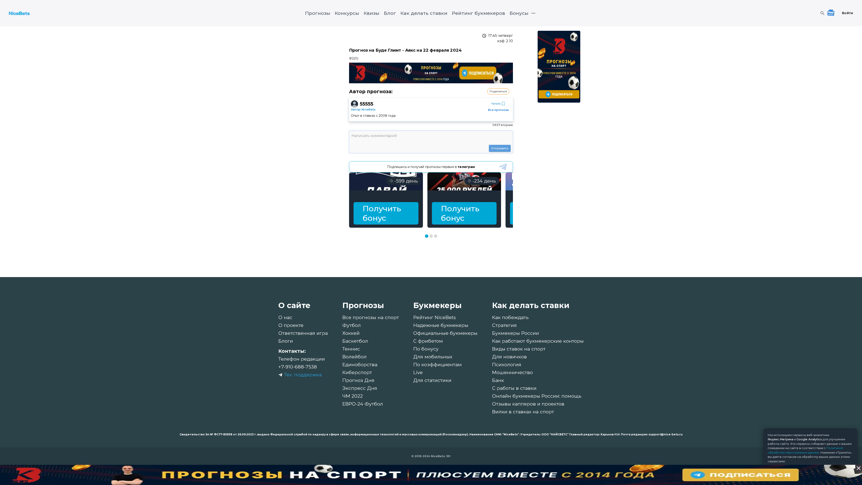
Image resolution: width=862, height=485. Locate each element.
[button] (498, 91)
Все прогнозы (498, 110)
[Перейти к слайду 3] (435, 236)
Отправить (499, 148)
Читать (496, 103)
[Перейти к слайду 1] (426, 236)
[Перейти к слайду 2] (431, 236)
